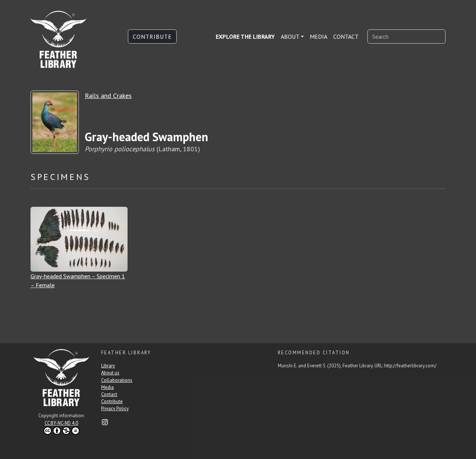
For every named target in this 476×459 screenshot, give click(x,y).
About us (110, 373)
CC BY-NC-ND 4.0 (61, 423)
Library (108, 366)
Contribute (152, 36)
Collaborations (116, 380)
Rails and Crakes (108, 95)
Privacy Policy (115, 408)
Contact (345, 36)
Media (318, 36)
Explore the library (245, 36)
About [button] (290, 36)
